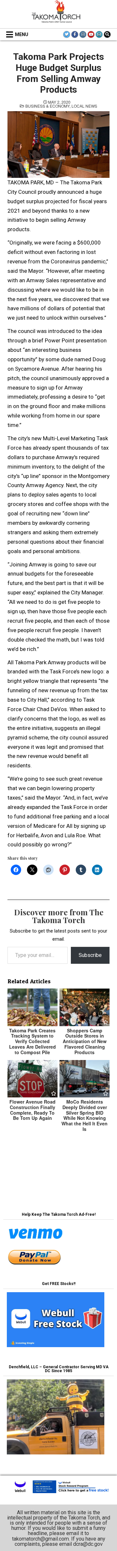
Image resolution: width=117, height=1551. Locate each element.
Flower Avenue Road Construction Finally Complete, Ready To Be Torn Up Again (32, 1109)
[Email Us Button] (99, 34)
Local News (84, 106)
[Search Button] (107, 34)
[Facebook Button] (75, 34)
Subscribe (90, 955)
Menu (21, 34)
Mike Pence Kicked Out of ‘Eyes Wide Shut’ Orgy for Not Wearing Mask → (58, 1160)
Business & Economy (47, 106)
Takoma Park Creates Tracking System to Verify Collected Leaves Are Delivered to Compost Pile (32, 1041)
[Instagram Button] (83, 34)
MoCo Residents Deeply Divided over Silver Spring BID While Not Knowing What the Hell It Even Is (84, 1115)
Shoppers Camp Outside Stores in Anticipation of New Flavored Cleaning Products (85, 1041)
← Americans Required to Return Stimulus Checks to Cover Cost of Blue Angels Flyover (58, 1178)
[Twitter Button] (66, 34)
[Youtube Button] (91, 34)
